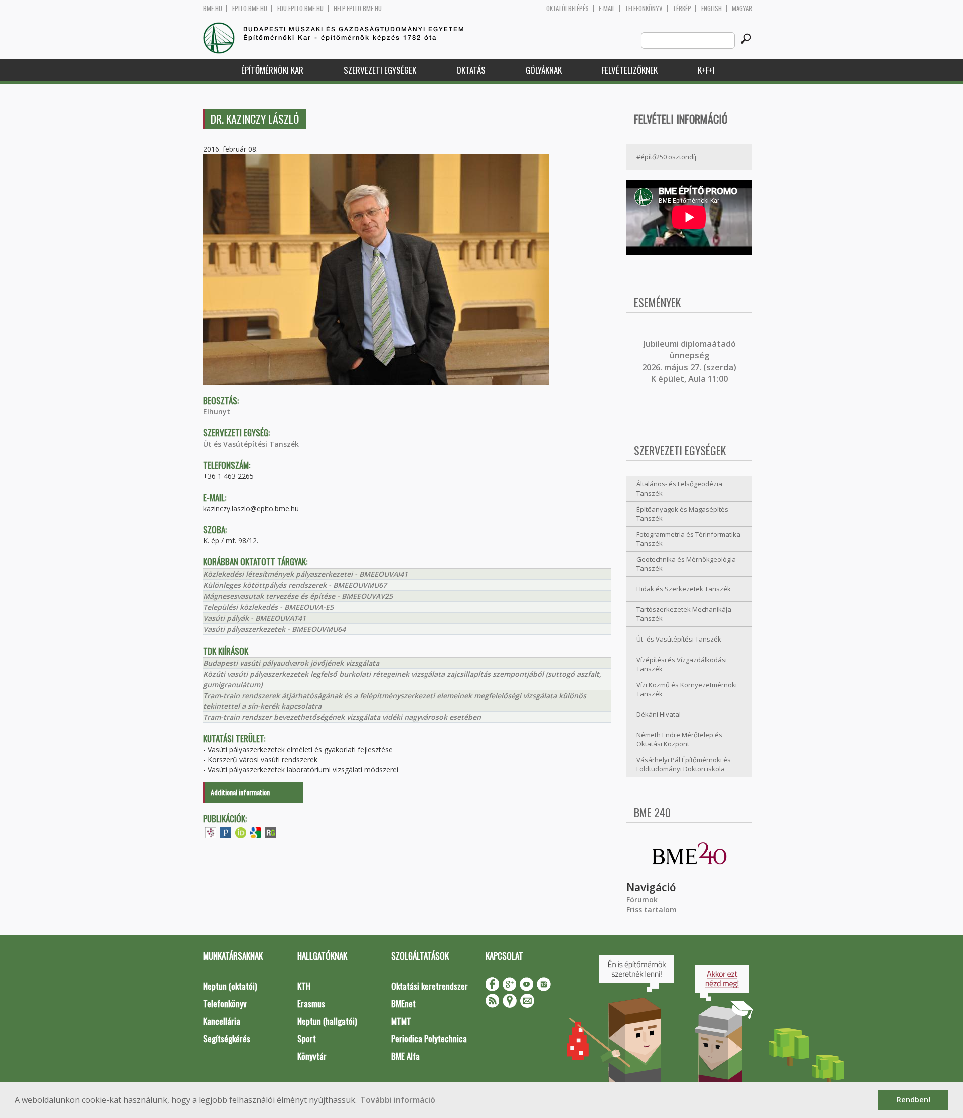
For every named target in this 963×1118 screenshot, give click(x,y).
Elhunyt (216, 411)
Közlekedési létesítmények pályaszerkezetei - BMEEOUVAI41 (305, 574)
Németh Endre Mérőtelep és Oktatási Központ (679, 739)
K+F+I (706, 70)
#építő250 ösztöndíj (666, 157)
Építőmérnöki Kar (272, 70)
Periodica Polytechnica (429, 1038)
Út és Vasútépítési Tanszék (251, 444)
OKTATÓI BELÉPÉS (567, 8)
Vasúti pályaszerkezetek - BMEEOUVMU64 (274, 629)
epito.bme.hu (249, 8)
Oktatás (471, 70)
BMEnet (403, 1003)
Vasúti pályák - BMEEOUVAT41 (254, 618)
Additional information (240, 792)
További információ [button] (397, 1099)
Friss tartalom (651, 909)
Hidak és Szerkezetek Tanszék (683, 588)
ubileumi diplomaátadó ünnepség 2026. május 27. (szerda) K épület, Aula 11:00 (689, 361)
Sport (306, 1038)
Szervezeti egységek (380, 70)
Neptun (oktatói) (230, 986)
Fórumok (642, 899)
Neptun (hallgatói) (327, 1021)
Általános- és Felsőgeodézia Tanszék (679, 488)
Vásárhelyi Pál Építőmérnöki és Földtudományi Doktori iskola (683, 764)
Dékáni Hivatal (658, 714)
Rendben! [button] (913, 1099)
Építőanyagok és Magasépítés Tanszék (682, 514)
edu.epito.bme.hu (300, 8)
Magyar (742, 8)
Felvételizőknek (630, 70)
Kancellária (221, 1021)
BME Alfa (405, 1056)
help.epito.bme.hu (358, 8)
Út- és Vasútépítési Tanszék (678, 639)
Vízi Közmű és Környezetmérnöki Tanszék (686, 689)
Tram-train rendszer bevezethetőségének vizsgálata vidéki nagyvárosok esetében (342, 717)
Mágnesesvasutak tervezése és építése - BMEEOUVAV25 (298, 596)
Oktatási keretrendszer (429, 986)
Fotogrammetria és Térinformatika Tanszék (688, 539)
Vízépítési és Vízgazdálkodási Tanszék (681, 664)
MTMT (401, 1021)
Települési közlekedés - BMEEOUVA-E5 (268, 607)
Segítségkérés (226, 1038)
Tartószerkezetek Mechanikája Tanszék (683, 614)
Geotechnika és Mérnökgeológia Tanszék (686, 564)
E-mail (607, 8)
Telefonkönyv (644, 8)
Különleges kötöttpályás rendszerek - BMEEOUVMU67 (295, 585)
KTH (303, 986)
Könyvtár (312, 1056)
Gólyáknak (544, 70)
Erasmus (311, 1003)
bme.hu (212, 8)
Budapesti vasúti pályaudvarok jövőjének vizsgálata (291, 663)
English (711, 8)
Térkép (682, 8)
